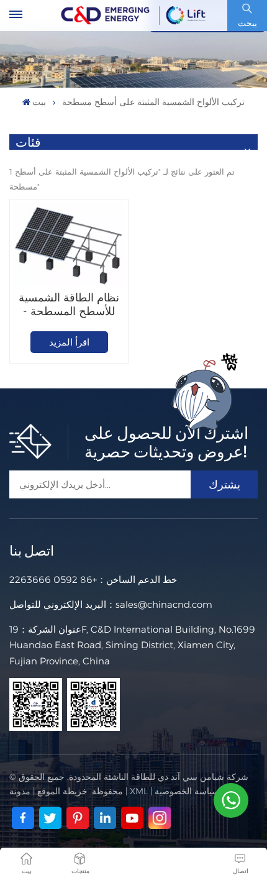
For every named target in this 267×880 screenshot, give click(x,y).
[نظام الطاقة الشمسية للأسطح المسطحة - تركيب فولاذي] (69, 244)
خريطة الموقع (62, 791)
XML (139, 791)
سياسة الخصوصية (187, 791)
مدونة (19, 791)
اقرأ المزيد (69, 342)
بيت (39, 102)
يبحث (247, 23)
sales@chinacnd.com (163, 604)
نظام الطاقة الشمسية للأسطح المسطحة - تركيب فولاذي (69, 304)
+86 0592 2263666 (53, 579)
